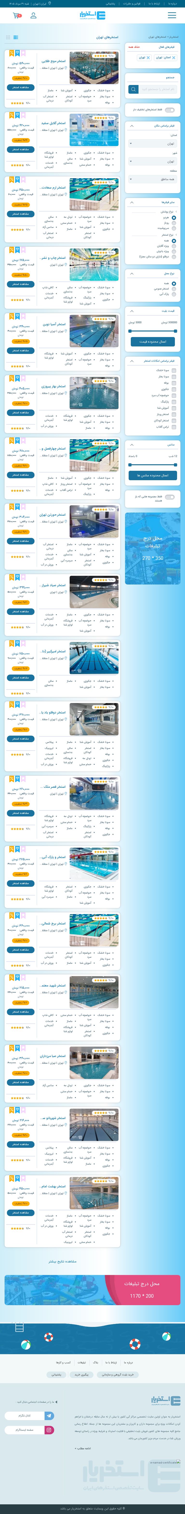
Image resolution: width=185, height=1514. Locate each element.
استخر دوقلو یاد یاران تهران (47, 712)
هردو (166, 218)
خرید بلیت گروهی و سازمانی (118, 1375)
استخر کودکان (161, 421)
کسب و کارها (63, 1363)
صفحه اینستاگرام (24, 1430)
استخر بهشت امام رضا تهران (47, 1186)
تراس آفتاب (162, 427)
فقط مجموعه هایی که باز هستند (148, 499)
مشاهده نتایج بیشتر (62, 1261)
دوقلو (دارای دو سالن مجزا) (154, 257)
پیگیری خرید (81, 1375)
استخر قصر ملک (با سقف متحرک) (43, 786)
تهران (170, 143)
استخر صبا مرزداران (53, 1056)
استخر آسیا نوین (54, 324)
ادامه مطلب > (83, 1448)
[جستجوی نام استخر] (133, 89)
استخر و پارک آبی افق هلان (47, 857)
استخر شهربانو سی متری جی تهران (42, 1118)
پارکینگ (165, 402)
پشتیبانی (110, 4)
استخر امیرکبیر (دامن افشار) (47, 651)
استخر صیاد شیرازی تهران (48, 585)
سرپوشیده (163, 228)
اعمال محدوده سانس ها (152, 475)
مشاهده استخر (21, 87)
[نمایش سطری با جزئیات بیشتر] (15, 37)
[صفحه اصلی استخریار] (92, 15)
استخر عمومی (161, 289)
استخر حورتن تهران (53, 514)
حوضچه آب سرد (160, 396)
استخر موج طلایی (54, 61)
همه (166, 241)
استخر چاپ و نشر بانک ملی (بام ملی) (40, 258)
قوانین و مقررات (131, 4)
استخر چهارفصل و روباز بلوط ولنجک (41, 448)
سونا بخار (164, 377)
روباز (166, 223)
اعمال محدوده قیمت (152, 341)
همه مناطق (167, 179)
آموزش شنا (163, 408)
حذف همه (134, 47)
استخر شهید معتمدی (51, 985)
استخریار (173, 37)
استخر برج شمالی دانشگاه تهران (44, 923)
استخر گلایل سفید (53, 123)
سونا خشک (162, 370)
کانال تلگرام (25, 1416)
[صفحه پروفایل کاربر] (33, 15)
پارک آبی (164, 294)
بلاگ (95, 1363)
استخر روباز (163, 414)
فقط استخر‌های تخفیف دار (147, 110)
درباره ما (172, 4)
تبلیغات (82, 1363)
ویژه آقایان (163, 246)
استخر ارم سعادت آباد (51, 187)
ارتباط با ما (154, 4)
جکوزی (165, 389)
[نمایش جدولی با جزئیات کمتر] (8, 37)
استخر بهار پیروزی (53, 386)
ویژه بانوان (163, 251)
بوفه (166, 383)
